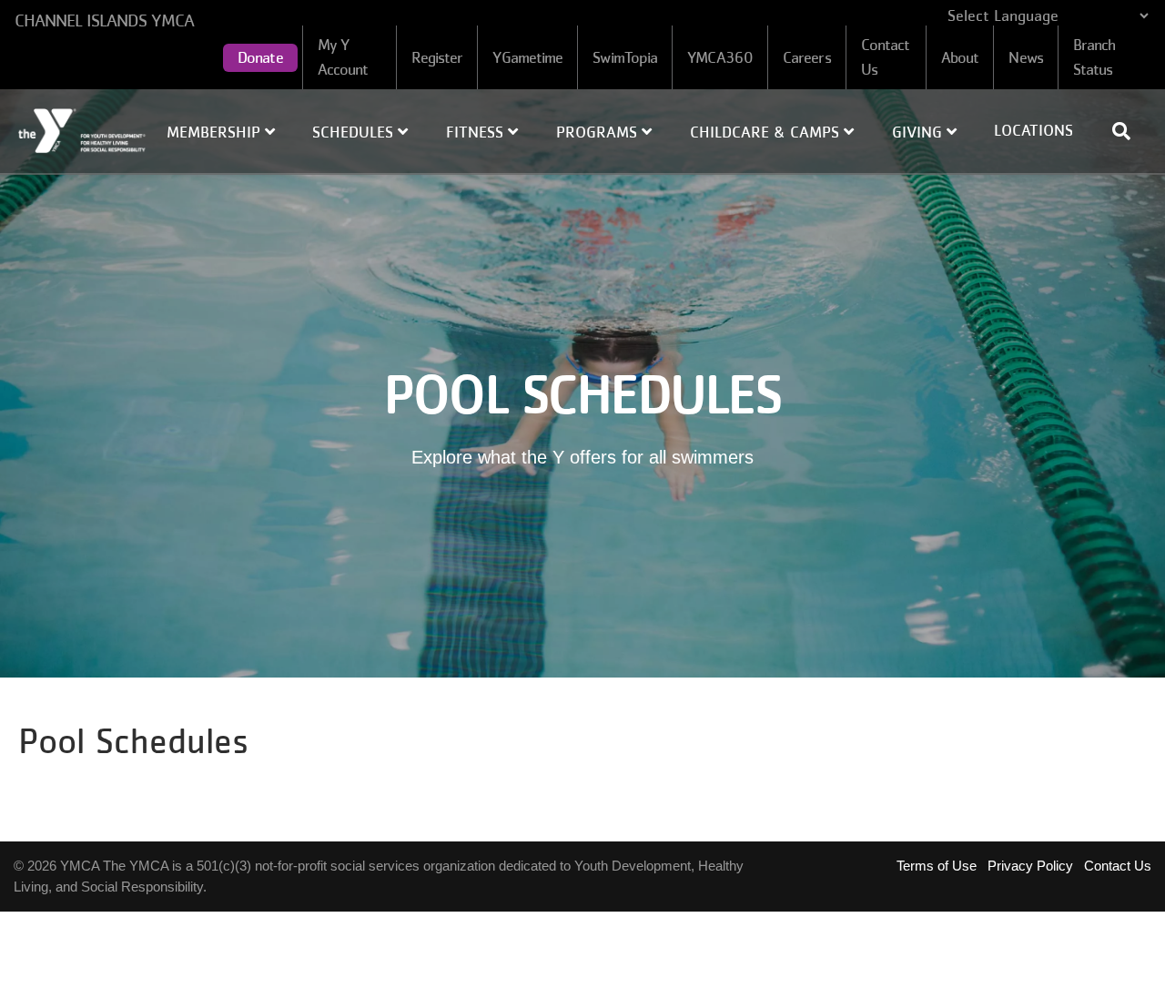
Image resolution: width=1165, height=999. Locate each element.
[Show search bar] (1128, 131)
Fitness (477, 132)
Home (82, 130)
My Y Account (343, 57)
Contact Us (885, 57)
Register (437, 57)
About (960, 57)
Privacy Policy (1030, 865)
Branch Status (1094, 57)
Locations (1033, 130)
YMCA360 (720, 57)
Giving (919, 132)
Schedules (355, 132)
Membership (216, 132)
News (1025, 57)
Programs (599, 132)
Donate (260, 57)
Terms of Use (937, 865)
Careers (807, 57)
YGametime (527, 57)
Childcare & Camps (767, 132)
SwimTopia (625, 57)
